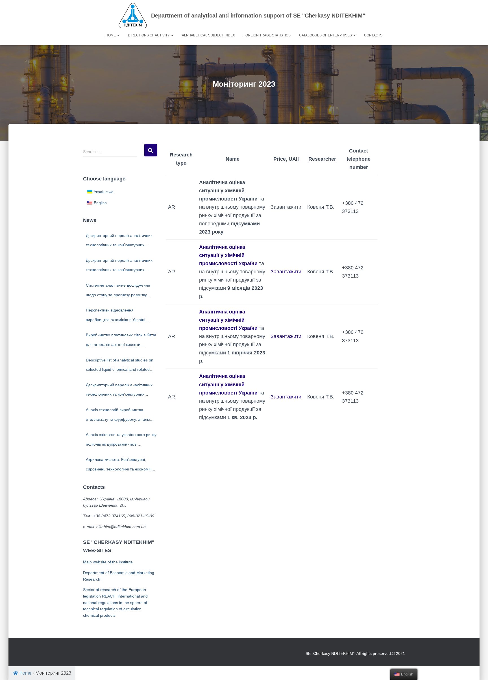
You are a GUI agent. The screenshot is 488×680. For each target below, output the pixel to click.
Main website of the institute (108, 562)
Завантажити (286, 271)
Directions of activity (149, 35)
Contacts (373, 35)
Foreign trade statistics (267, 35)
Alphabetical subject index (208, 35)
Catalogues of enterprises (326, 35)
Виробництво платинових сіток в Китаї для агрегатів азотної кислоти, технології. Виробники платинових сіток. (121, 341)
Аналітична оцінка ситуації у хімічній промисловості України (228, 255)
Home (111, 35)
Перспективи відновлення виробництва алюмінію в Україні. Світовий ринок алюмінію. (116, 316)
